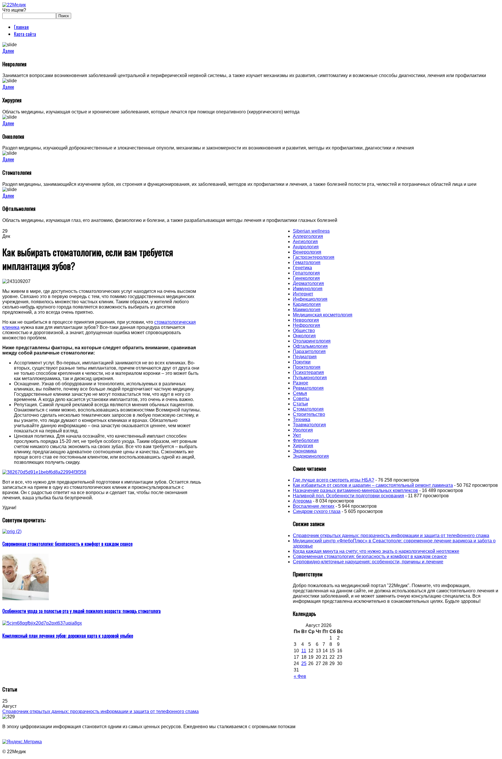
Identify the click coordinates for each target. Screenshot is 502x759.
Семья (300, 393)
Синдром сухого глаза (316, 511)
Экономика (305, 450)
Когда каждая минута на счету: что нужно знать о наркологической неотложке (376, 551)
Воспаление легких (313, 506)
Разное (300, 382)
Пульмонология (310, 377)
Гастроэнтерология (313, 257)
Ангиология (305, 241)
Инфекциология (310, 299)
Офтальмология (310, 346)
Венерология (307, 252)
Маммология (306, 309)
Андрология (306, 246)
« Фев (300, 676)
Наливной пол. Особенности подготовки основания (348, 495)
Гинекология (306, 278)
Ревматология (308, 388)
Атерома (302, 500)
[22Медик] (14, 4)
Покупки (302, 361)
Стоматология (308, 409)
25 (303, 663)
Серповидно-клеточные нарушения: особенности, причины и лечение (368, 561)
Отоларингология (312, 340)
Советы (301, 398)
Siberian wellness (311, 231)
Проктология (306, 367)
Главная (21, 27)
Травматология (309, 424)
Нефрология (306, 325)
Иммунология (307, 288)
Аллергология (308, 236)
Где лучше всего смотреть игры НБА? (333, 480)
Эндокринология (311, 456)
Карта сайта (25, 34)
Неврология (306, 320)
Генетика (302, 267)
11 (303, 650)
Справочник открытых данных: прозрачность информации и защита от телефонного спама (391, 535)
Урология (303, 429)
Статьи (300, 403)
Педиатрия (305, 356)
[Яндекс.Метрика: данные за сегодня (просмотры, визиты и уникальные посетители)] (22, 741)
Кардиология (307, 304)
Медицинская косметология (322, 314)
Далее (8, 50)
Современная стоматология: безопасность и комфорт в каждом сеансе (370, 556)
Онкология (304, 335)
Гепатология (306, 272)
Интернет (303, 293)
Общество (304, 330)
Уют (297, 435)
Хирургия (303, 445)
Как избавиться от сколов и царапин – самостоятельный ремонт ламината (373, 485)
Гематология (306, 262)
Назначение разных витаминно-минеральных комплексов (355, 490)
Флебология (306, 440)
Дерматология (308, 283)
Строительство (309, 414)
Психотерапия (308, 372)
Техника (301, 419)
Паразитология (309, 351)
